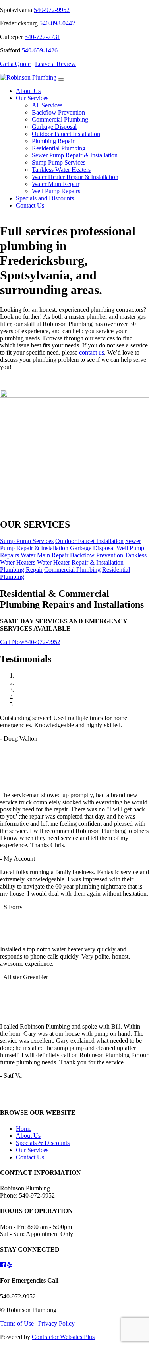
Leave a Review (55, 63)
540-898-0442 (57, 23)
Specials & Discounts (43, 1142)
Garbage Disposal (54, 126)
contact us (91, 352)
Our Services (32, 98)
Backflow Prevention (58, 112)
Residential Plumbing (58, 148)
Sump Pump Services (58, 162)
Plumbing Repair (53, 141)
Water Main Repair (55, 184)
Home (23, 1128)
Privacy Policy (56, 1323)
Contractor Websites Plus (63, 1336)
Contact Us (30, 205)
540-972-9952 (52, 9)
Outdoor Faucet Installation (66, 133)
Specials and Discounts (45, 198)
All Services (47, 105)
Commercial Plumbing (60, 119)
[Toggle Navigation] (61, 79)
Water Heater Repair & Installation (75, 176)
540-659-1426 (40, 50)
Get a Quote (15, 63)
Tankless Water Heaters (61, 169)
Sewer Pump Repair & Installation (75, 155)
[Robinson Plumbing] (29, 77)
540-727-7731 (42, 36)
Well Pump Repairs (56, 191)
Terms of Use (17, 1323)
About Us (28, 90)
